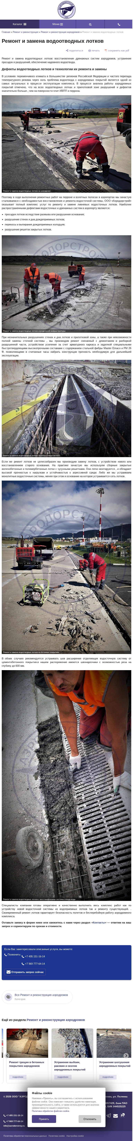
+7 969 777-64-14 (34, 953)
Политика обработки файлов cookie (49, 1111)
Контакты (97, 912)
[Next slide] (123, 1045)
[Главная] (65, 10)
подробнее (17, 1067)
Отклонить (88, 1119)
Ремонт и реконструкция (25, 32)
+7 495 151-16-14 (34, 946)
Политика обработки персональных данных (25, 1125)
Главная (6, 32)
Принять (43, 1119)
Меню (55, 24)
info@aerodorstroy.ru (14, 1115)
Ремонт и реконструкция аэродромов (60, 32)
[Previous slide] (7, 1045)
